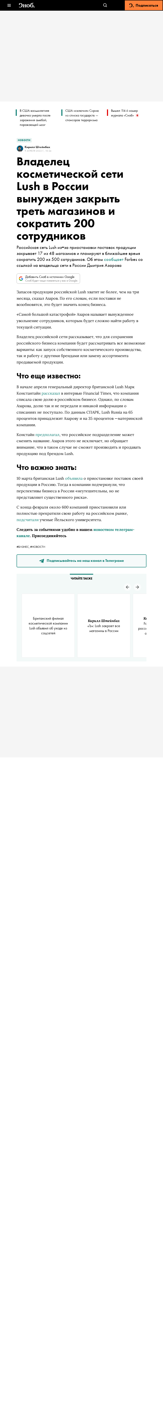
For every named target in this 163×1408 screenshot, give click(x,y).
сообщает (114, 259)
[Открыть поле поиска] (105, 5)
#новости (37, 547)
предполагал (47, 434)
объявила (74, 478)
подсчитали (28, 519)
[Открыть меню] (9, 5)
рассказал (51, 393)
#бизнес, (23, 547)
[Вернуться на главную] (26, 5)
